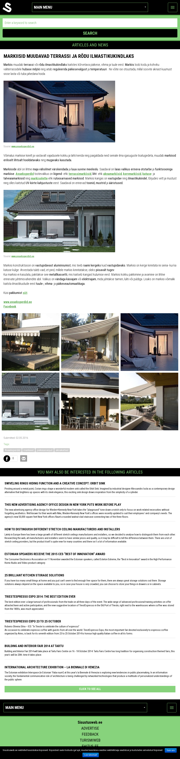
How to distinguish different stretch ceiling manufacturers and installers (62, 529)
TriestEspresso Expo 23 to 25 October (33, 621)
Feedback (90, 734)
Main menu (43, 7)
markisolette (39, 178)
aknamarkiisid (112, 174)
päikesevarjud (44, 450)
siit (25, 293)
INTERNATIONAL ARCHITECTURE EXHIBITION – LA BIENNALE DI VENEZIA (52, 667)
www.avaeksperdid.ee (22, 146)
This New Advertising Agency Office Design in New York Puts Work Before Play (63, 504)
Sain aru (171, 750)
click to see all (90, 689)
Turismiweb (90, 740)
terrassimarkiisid (80, 174)
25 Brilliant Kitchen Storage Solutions (34, 575)
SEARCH (90, 33)
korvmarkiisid (132, 174)
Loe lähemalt (90, 755)
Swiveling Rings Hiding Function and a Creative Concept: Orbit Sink (55, 483)
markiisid (29, 450)
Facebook (10, 306)
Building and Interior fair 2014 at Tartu (34, 646)
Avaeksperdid (25, 174)
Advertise (90, 728)
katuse (146, 174)
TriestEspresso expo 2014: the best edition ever (40, 596)
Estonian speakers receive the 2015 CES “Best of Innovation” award (55, 554)
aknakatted (62, 450)
